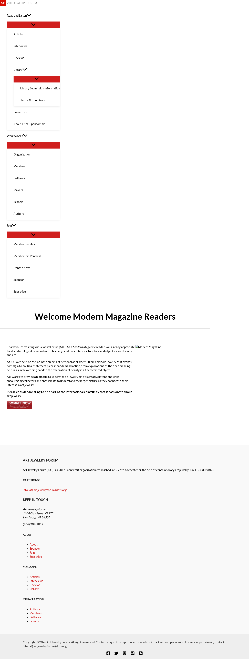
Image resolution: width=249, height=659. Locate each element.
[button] (29, 16)
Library (34, 589)
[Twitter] (116, 654)
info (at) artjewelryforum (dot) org (45, 490)
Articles (35, 577)
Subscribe (36, 556)
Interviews (36, 581)
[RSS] (141, 654)
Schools (34, 621)
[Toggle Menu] (33, 25)
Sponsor (35, 548)
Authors (35, 609)
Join (32, 552)
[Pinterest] (133, 654)
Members (36, 613)
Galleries (35, 617)
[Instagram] (124, 654)
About (34, 544)
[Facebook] (108, 654)
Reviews (35, 585)
